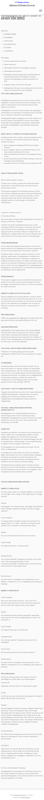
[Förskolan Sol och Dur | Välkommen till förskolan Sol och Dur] (22, 2)
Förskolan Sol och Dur (20, 795)
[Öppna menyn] (40, 10)
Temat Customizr (25, 797)
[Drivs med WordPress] (33, 794)
